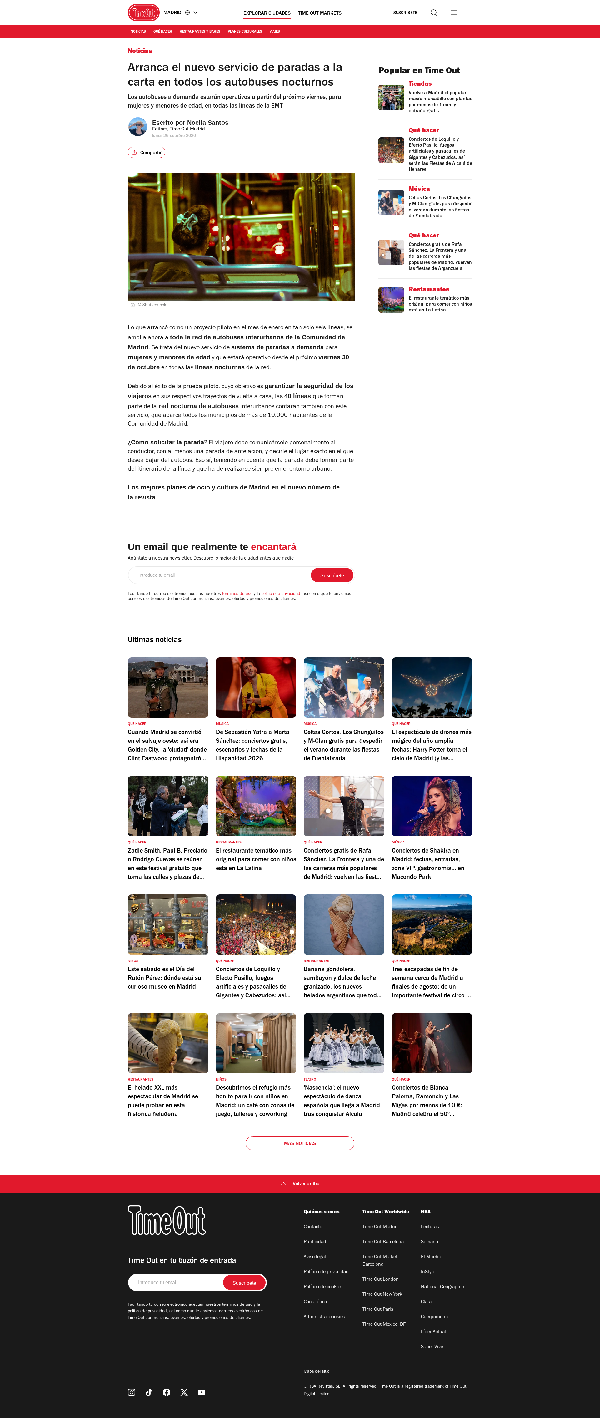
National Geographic (442, 1287)
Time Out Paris (377, 1309)
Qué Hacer (162, 32)
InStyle (428, 1272)
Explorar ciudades (267, 13)
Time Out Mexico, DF (384, 1324)
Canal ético (315, 1302)
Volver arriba (306, 1184)
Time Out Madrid (380, 1227)
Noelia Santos (207, 122)
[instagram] (131, 1392)
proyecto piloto (212, 328)
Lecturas (430, 1227)
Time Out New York (382, 1294)
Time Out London (380, 1279)
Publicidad (315, 1242)
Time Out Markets (320, 13)
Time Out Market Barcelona (380, 1261)
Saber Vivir (432, 1347)
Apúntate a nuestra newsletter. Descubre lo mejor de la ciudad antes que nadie (211, 558)
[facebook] (166, 1392)
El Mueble (431, 1257)
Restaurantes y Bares (200, 32)
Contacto (313, 1227)
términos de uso (237, 594)
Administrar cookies (324, 1317)
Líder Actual (433, 1332)
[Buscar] (434, 13)
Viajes (275, 32)
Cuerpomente (435, 1317)
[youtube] (201, 1392)
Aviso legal (315, 1257)
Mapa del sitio (316, 1372)
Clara (426, 1302)
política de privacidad (280, 594)
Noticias (138, 32)
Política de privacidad (326, 1272)
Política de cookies (323, 1287)
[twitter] (184, 1392)
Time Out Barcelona (383, 1242)
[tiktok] (149, 1392)
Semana (429, 1242)
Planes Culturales (245, 32)
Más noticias (300, 1144)
